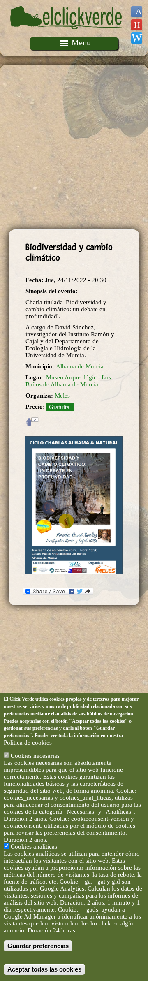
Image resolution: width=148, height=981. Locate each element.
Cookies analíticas (34, 846)
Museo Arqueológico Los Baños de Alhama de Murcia (68, 381)
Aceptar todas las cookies (44, 969)
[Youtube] (136, 24)
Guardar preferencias (38, 945)
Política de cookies (28, 742)
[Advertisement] (74, 147)
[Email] (136, 38)
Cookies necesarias (35, 755)
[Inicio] (67, 33)
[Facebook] (136, 11)
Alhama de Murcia (80, 366)
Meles (62, 395)
